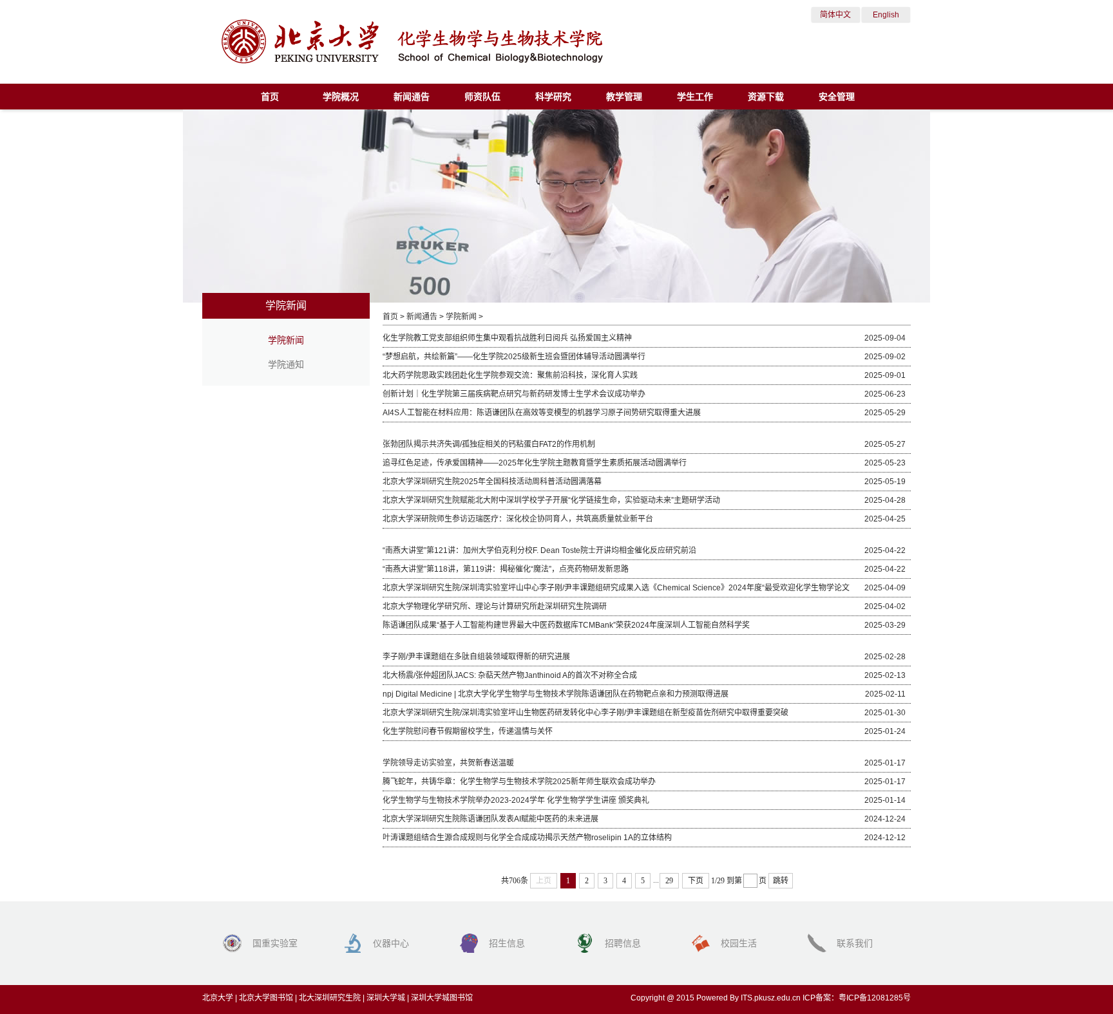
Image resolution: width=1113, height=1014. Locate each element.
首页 (390, 316)
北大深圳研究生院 (330, 997)
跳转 (780, 880)
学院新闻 (286, 340)
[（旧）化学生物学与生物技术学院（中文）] (412, 61)
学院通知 (286, 364)
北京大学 (217, 997)
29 (669, 880)
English (886, 14)
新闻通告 (421, 316)
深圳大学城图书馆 (442, 997)
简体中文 (835, 14)
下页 (695, 880)
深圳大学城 (385, 997)
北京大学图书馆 (266, 997)
